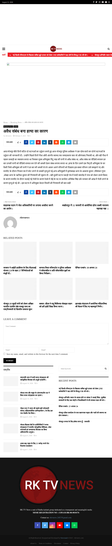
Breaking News (8, 127)
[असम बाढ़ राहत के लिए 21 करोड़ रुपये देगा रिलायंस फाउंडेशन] (10, 447)
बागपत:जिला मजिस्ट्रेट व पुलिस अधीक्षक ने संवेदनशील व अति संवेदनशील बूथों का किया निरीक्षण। (55, 271)
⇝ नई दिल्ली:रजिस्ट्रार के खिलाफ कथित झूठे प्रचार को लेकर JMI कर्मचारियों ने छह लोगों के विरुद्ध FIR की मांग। (42, 55)
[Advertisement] (56, 24)
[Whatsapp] (74, 525)
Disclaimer (57, 543)
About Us (33, 543)
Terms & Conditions (45, 543)
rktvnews (9, 136)
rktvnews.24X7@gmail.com (60, 517)
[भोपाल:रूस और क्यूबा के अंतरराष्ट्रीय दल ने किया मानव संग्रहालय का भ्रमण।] (10, 397)
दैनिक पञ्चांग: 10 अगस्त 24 (86, 268)
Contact (65, 543)
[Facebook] (38, 525)
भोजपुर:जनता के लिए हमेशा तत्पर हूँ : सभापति (74, 421)
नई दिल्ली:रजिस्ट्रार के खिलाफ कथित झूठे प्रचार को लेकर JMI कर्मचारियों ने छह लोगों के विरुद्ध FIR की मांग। (80, 390)
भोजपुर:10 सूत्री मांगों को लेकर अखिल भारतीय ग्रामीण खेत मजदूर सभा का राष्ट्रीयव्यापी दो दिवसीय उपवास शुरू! (18, 306)
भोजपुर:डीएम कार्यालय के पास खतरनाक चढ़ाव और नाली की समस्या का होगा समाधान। (82, 414)
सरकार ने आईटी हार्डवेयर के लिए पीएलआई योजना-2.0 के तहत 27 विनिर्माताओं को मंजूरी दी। (19, 271)
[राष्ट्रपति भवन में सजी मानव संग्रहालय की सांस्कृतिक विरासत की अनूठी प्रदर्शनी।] (10, 381)
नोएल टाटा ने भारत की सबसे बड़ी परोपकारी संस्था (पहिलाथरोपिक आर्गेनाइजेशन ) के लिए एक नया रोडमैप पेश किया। (36, 410)
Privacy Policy (75, 543)
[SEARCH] (106, 368)
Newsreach (64, 538)
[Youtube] (60, 525)
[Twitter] (45, 525)
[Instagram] (52, 525)
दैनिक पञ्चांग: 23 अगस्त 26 (68, 406)
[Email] (67, 525)
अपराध (15, 127)
